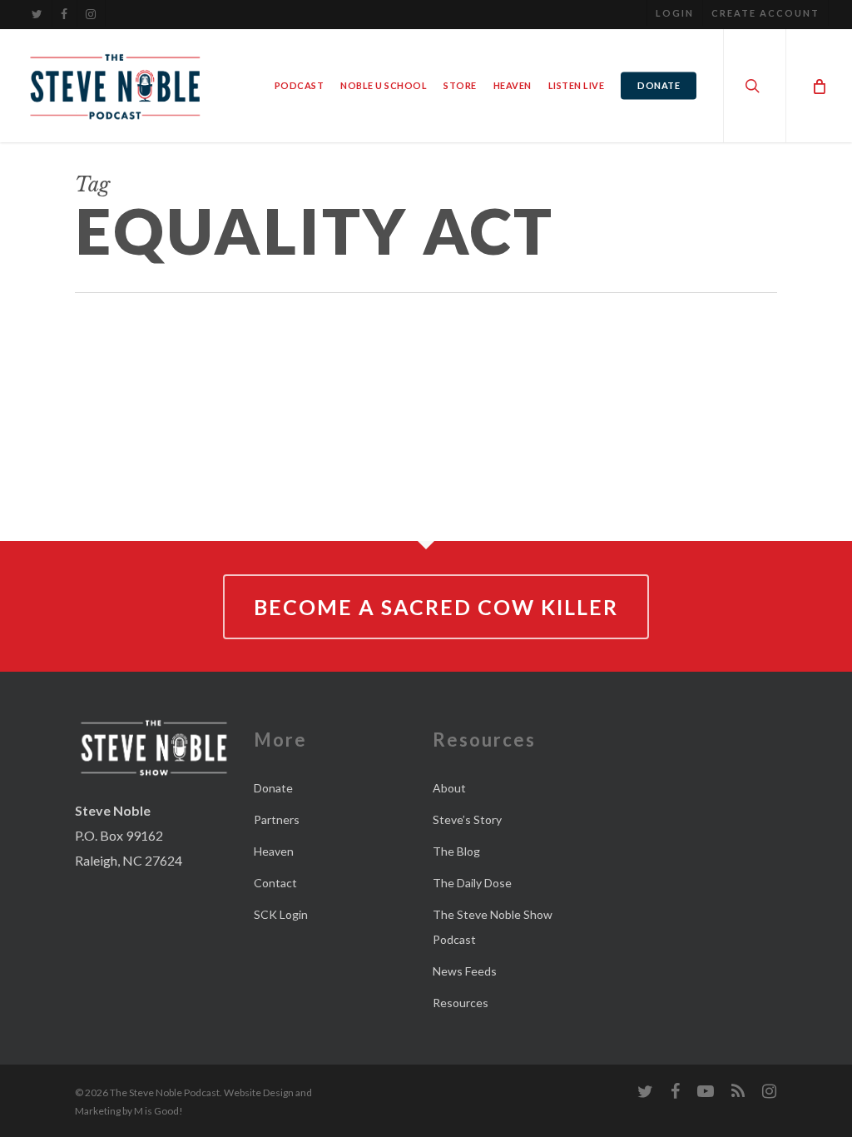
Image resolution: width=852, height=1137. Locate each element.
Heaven (274, 851)
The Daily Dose (472, 883)
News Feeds (465, 971)
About (449, 788)
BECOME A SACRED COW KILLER (436, 606)
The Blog (456, 851)
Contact (275, 883)
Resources (460, 1002)
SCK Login (281, 914)
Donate (273, 788)
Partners (277, 819)
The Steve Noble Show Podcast (492, 926)
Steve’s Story (467, 819)
